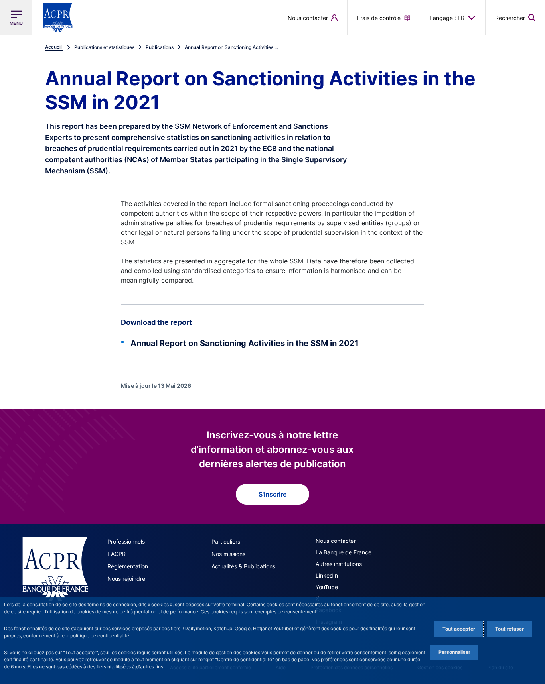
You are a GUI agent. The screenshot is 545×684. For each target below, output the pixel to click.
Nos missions (228, 553)
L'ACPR (116, 553)
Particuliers (225, 541)
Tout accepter (458, 629)
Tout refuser (509, 629)
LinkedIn (327, 575)
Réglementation (127, 566)
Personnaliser (454, 652)
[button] (515, 17)
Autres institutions (339, 563)
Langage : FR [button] (447, 17)
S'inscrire (272, 494)
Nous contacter (336, 540)
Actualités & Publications (243, 566)
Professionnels (126, 541)
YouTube (327, 587)
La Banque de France (343, 552)
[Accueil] (55, 569)
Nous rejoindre (126, 578)
